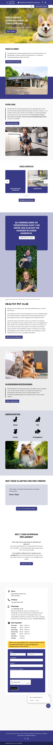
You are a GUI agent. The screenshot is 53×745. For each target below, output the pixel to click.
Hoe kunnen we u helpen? (17, 669)
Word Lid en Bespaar (13, 337)
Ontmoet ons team (13, 62)
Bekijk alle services (27, 200)
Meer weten (11, 31)
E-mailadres (13, 657)
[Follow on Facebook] (42, 2)
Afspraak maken (41, 6)
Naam (12, 652)
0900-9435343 (24, 646)
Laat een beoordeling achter (27, 508)
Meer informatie (12, 401)
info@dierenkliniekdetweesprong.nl (30, 2)
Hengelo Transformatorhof (24, 117)
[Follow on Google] (45, 2)
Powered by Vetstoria (29, 733)
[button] (7, 181)
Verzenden (14, 688)
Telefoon (12, 663)
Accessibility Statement (30, 735)
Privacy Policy (38, 733)
